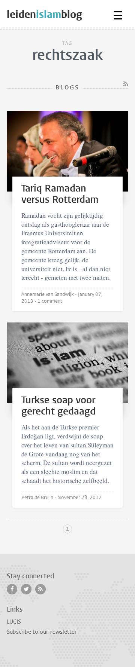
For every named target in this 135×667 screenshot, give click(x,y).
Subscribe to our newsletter (41, 632)
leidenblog (44, 14)
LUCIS (14, 621)
